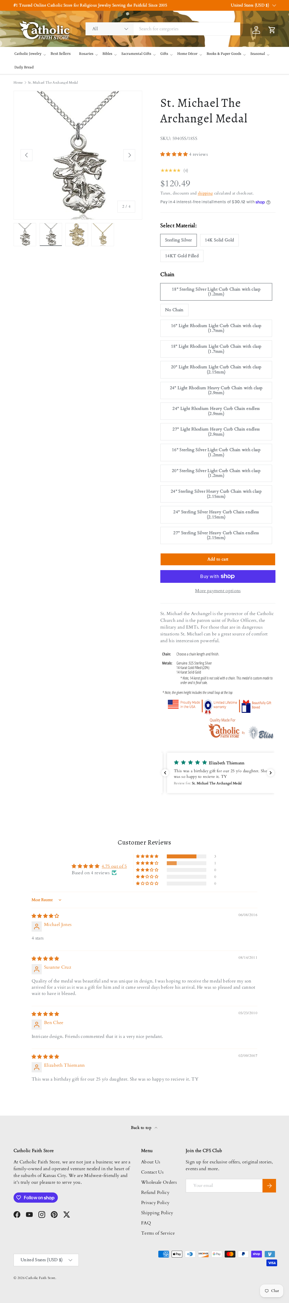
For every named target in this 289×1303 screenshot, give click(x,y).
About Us (150, 1162)
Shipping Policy (157, 1213)
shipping (205, 193)
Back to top (142, 1127)
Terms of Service (158, 1233)
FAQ (146, 1223)
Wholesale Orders (159, 1182)
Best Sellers (61, 53)
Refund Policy (155, 1192)
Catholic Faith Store (40, 1278)
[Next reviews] (270, 772)
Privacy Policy (155, 1203)
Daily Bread (24, 67)
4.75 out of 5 (114, 866)
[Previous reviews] (165, 772)
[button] (174, 154)
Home (18, 82)
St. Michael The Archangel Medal (53, 82)
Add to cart (218, 559)
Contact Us (152, 1172)
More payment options (217, 591)
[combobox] (163, 28)
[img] (45, 916)
